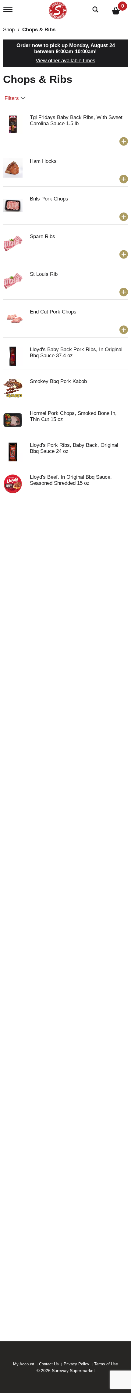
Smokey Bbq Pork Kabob (58, 381)
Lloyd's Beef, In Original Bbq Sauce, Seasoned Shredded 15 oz (71, 480)
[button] (123, 141)
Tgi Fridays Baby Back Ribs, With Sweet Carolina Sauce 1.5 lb (76, 120)
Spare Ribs (42, 236)
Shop (9, 30)
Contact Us (49, 1364)
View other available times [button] (65, 60)
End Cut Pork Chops (53, 312)
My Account (23, 1364)
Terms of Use (106, 1364)
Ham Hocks (43, 161)
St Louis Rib (44, 274)
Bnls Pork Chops (49, 199)
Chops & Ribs (38, 30)
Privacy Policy (76, 1364)
